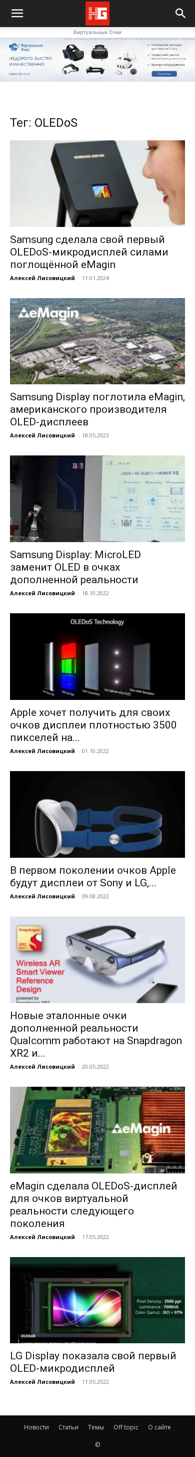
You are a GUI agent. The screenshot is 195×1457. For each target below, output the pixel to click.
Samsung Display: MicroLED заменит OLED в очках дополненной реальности (75, 567)
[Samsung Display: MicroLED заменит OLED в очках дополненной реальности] (97, 498)
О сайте (159, 1427)
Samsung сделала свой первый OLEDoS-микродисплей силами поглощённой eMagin (89, 252)
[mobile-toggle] (17, 13)
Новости (36, 1427)
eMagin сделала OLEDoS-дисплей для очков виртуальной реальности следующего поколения (94, 1205)
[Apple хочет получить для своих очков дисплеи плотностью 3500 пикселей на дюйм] (97, 656)
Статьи (68, 1427)
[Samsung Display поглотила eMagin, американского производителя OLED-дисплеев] (97, 341)
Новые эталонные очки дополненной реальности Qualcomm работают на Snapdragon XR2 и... (96, 1034)
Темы (96, 1427)
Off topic (126, 1427)
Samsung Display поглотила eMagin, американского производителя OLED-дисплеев (97, 409)
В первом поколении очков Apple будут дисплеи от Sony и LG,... (93, 876)
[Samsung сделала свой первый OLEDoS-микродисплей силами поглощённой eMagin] (97, 183)
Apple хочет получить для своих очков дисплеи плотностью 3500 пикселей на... (93, 725)
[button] (181, 13)
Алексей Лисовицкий (42, 278)
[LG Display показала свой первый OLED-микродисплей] (97, 1300)
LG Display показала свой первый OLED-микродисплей (93, 1362)
